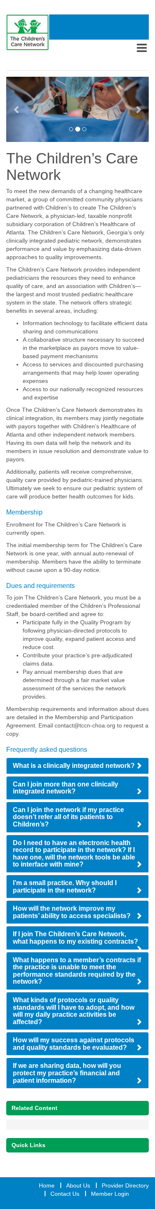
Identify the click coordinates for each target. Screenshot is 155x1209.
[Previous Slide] (17, 109)
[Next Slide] (138, 109)
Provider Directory (125, 1185)
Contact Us (64, 1193)
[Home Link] (27, 32)
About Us (78, 1185)
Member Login (110, 1193)
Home (47, 1185)
